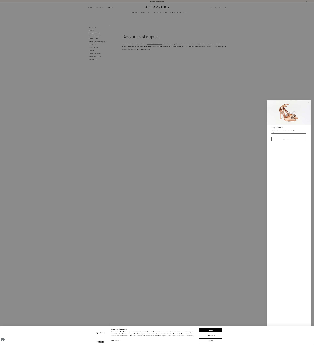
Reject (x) (210, 340)
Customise (210, 335)
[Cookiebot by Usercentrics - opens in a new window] (100, 342)
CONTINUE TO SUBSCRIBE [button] (289, 139)
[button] (308, 103)
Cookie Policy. (190, 335)
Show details (114, 340)
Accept (211, 330)
